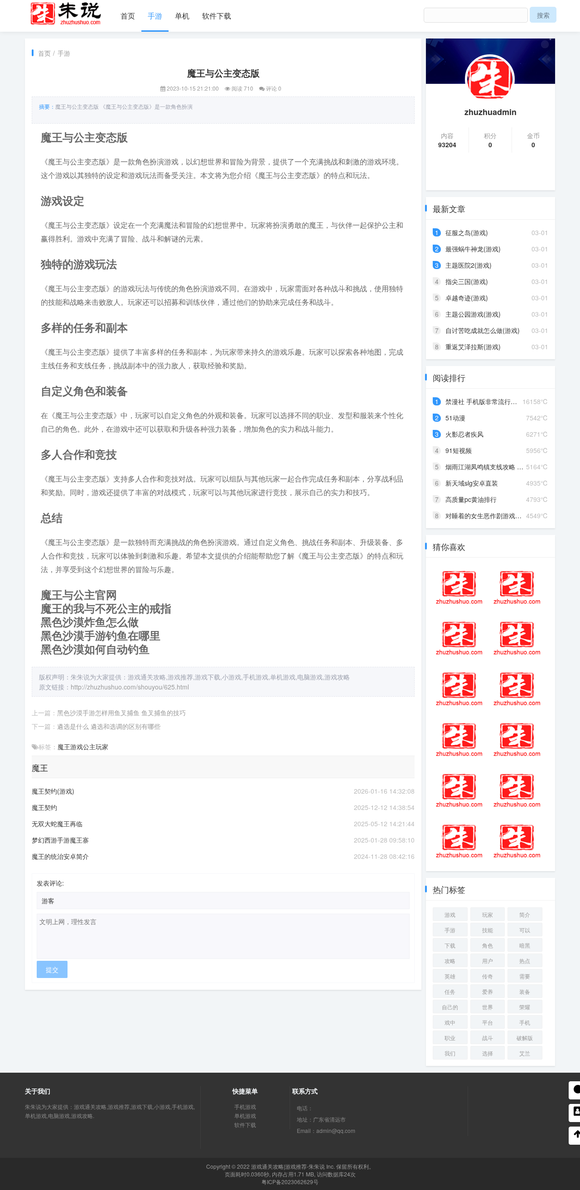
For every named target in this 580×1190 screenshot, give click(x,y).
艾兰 (524, 1053)
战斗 (487, 1037)
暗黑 (524, 945)
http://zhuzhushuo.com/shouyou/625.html (130, 686)
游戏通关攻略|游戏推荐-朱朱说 (288, 1166)
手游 (155, 15)
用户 (487, 960)
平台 (487, 1022)
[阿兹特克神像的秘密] (459, 587)
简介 (524, 914)
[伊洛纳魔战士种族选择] (517, 638)
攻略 (450, 960)
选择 (487, 1053)
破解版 (525, 1037)
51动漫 (455, 417)
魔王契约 (44, 807)
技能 (487, 930)
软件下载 (216, 15)
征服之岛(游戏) (466, 232)
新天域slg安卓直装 (471, 482)
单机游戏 (245, 1115)
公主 (89, 746)
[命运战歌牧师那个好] (459, 638)
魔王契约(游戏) (53, 790)
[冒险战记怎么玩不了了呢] (517, 790)
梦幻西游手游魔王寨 (60, 839)
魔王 (64, 746)
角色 (487, 945)
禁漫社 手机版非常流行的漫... (487, 401)
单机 (182, 15)
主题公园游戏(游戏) (473, 313)
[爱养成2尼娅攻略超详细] (517, 587)
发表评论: (50, 882)
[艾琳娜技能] (517, 841)
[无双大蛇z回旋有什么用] (459, 689)
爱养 (487, 991)
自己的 (450, 1007)
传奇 (487, 976)
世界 (487, 1007)
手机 (524, 1022)
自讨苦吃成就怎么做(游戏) (482, 330)
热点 (524, 960)
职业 (450, 1037)
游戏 (76, 746)
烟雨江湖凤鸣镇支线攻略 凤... (487, 466)
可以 (524, 930)
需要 (524, 976)
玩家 (102, 746)
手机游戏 (245, 1106)
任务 (450, 991)
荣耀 (524, 1007)
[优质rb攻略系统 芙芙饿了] (459, 790)
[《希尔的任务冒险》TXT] (517, 739)
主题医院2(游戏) (468, 265)
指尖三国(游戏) (466, 281)
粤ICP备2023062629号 (290, 1181)
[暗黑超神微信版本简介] (459, 841)
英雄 (450, 976)
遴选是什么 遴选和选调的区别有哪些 (108, 726)
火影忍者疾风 (464, 433)
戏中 (450, 1022)
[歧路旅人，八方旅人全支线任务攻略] (459, 739)
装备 (524, 991)
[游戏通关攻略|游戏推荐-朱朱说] (65, 11)
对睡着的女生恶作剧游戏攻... (486, 515)
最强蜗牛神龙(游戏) (473, 248)
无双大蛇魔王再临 (57, 823)
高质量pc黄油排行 (471, 499)
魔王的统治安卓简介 (60, 856)
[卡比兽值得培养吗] (517, 689)
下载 (450, 945)
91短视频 (458, 450)
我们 (450, 1053)
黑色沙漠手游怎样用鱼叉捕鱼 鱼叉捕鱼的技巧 (121, 712)
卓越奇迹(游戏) (466, 297)
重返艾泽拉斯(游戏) (473, 346)
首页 (128, 15)
